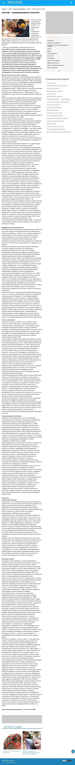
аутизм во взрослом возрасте (55, 121)
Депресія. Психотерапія (53, 60)
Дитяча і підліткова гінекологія (55, 65)
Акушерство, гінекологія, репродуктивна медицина (57, 46)
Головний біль (51, 58)
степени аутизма (51, 94)
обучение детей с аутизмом (54, 96)
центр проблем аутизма (53, 104)
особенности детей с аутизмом (55, 126)
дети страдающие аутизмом (55, 115)
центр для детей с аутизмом (55, 91)
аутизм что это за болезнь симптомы (57, 118)
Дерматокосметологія (53, 63)
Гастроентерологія (52, 53)
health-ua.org (15, 2)
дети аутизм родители (53, 88)
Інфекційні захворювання (54, 42)
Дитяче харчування (52, 67)
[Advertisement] (59, 22)
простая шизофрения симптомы (56, 129)
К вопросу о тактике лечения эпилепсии (11, 751)
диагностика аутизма (53, 110)
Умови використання (8, 760)
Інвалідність (50, 40)
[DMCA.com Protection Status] (67, 761)
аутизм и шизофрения (53, 99)
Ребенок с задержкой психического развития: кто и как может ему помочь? (31, 752)
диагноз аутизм (66, 99)
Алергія (49, 48)
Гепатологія (50, 56)
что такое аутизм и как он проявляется (58, 102)
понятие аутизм (51, 83)
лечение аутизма (51, 123)
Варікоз (49, 51)
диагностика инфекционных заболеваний (58, 132)
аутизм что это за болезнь (54, 107)
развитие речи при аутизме (54, 113)
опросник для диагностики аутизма (57, 85)
